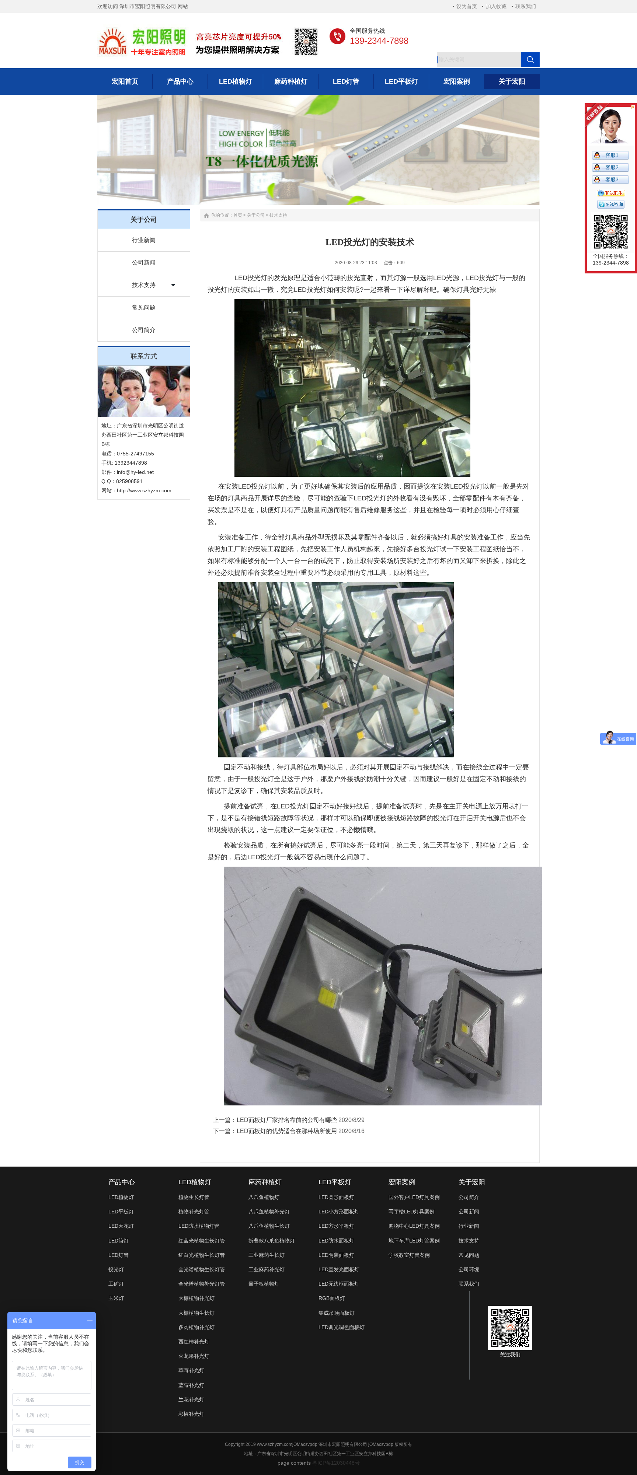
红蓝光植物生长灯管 (201, 1241)
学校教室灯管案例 (409, 1255)
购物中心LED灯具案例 (414, 1226)
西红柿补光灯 (193, 1342)
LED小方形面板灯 (338, 1211)
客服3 (612, 179)
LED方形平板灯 (336, 1226)
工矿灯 (116, 1284)
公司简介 (144, 330)
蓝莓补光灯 (191, 1385)
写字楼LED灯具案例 (412, 1211)
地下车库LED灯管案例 (414, 1241)
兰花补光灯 (191, 1399)
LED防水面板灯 (336, 1241)
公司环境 (469, 1269)
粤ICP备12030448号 (336, 1463)
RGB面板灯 (331, 1298)
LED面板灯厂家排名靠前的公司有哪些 (287, 1120)
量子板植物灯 (263, 1284)
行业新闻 (144, 240)
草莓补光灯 (191, 1370)
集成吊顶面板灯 (336, 1313)
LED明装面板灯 (336, 1255)
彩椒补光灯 (191, 1414)
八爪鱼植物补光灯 (269, 1211)
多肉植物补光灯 (196, 1327)
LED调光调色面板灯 (341, 1327)
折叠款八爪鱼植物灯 (271, 1241)
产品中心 (121, 1182)
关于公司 (256, 215)
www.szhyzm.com (274, 1444)
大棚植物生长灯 (196, 1313)
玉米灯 (116, 1298)
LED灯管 (118, 1255)
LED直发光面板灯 (338, 1269)
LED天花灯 (121, 1226)
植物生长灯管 (193, 1197)
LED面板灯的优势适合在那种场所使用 (287, 1131)
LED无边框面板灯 (338, 1284)
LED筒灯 (118, 1241)
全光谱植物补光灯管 (201, 1284)
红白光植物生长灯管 (201, 1255)
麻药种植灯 (265, 1182)
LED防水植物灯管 (198, 1226)
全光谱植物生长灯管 (201, 1269)
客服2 (612, 167)
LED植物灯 (121, 1197)
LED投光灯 (250, 278)
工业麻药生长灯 (266, 1255)
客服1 (612, 155)
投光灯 (116, 1269)
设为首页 (466, 6)
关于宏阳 (472, 1182)
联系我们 (525, 6)
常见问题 (144, 307)
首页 (237, 215)
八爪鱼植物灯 (263, 1197)
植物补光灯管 (193, 1211)
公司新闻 (144, 262)
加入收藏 (496, 6)
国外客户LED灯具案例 (414, 1197)
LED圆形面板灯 (336, 1197)
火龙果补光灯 (193, 1356)
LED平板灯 (121, 1211)
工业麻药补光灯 (266, 1269)
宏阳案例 (402, 1182)
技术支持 (144, 285)
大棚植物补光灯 (196, 1298)
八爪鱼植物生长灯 (269, 1226)
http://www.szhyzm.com (144, 490)
